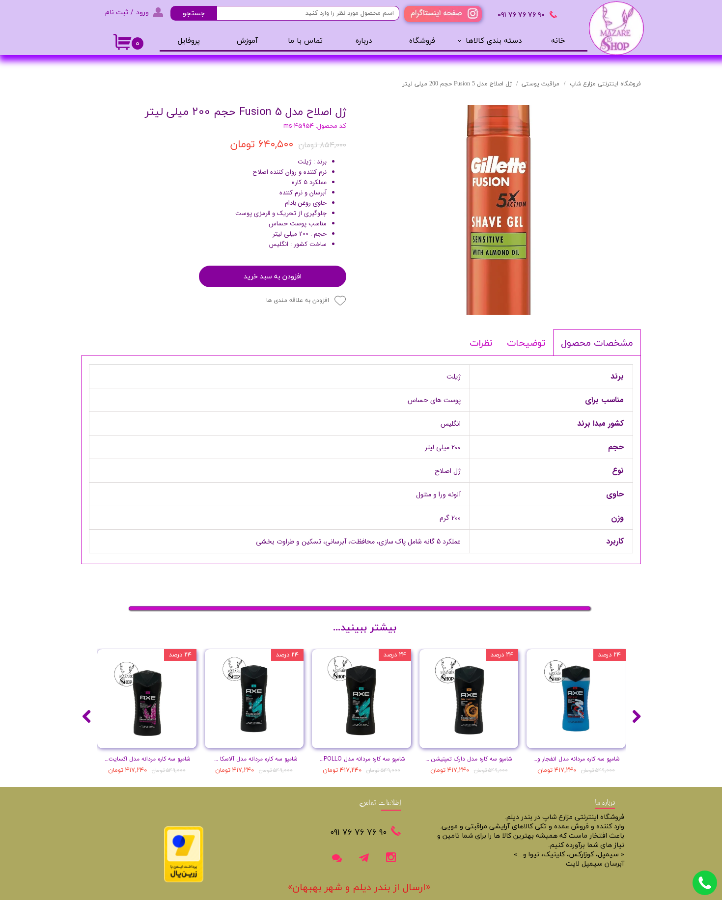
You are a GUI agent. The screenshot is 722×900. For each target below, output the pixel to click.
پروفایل (189, 41)
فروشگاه (422, 41)
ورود (142, 12)
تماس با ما (305, 41)
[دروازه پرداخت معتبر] (183, 880)
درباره (364, 41)
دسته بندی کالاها (494, 41)
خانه (558, 41)
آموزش (247, 41)
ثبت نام (116, 12)
